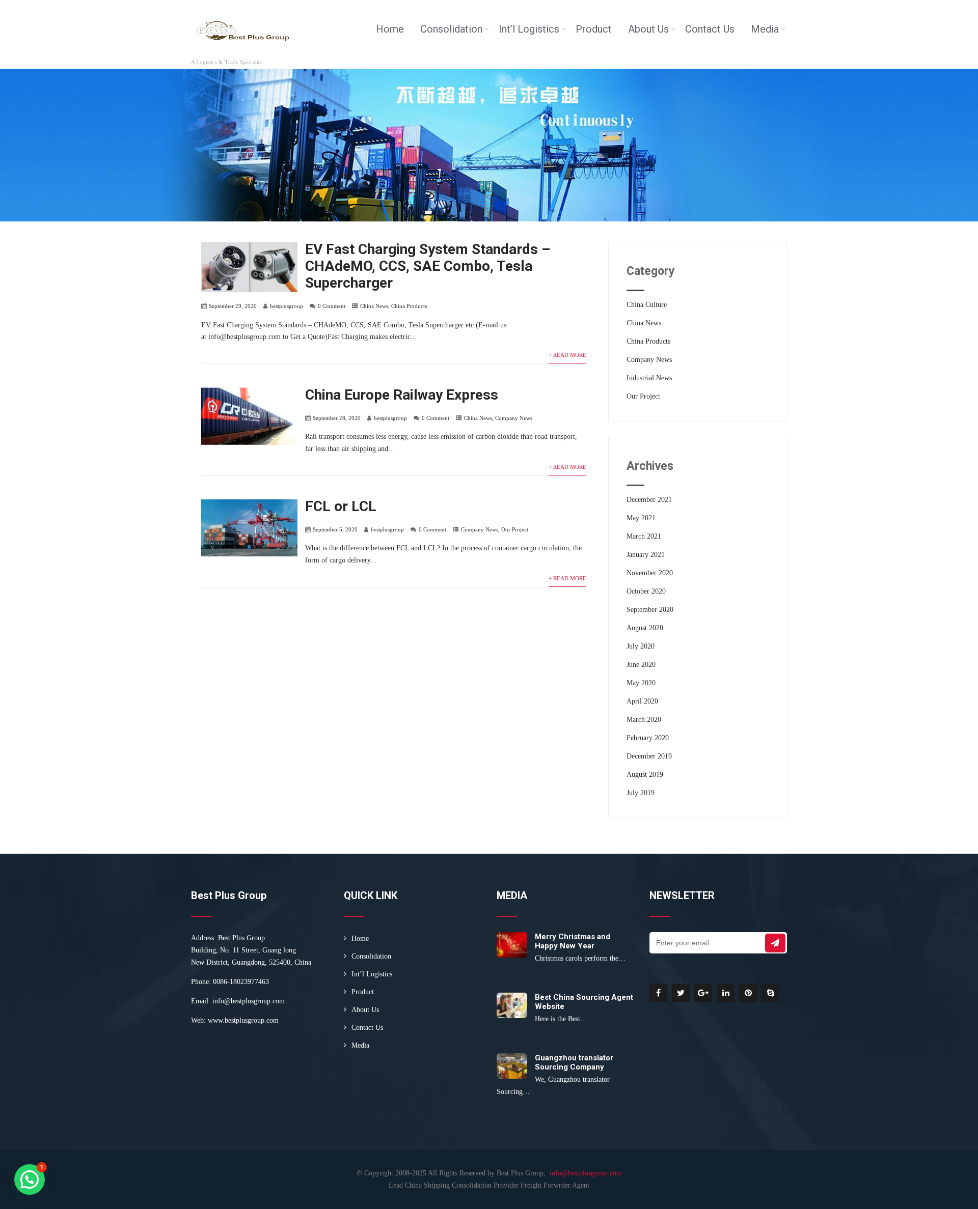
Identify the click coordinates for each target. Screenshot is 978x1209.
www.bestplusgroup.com (243, 1020)
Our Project (514, 529)
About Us (648, 29)
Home (390, 29)
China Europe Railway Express (401, 394)
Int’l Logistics (529, 29)
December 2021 (649, 499)
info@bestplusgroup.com (248, 1001)
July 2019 (641, 793)
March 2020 (644, 719)
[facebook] (658, 993)
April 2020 (642, 701)
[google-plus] (703, 993)
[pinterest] (748, 993)
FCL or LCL (340, 506)
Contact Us (710, 29)
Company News (513, 418)
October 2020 (646, 591)
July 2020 (641, 646)
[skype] (770, 993)
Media (765, 29)
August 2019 (645, 774)
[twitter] (681, 993)
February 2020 (648, 738)
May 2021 (641, 518)
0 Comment (331, 306)
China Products (409, 306)
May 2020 (641, 683)
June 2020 (641, 664)
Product (594, 29)
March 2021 (644, 536)
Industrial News (649, 378)
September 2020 (650, 609)
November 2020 (650, 573)
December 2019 (649, 756)
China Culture (647, 304)
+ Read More (567, 355)
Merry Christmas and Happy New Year (572, 941)
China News (374, 306)
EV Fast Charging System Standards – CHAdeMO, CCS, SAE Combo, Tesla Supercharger (427, 266)
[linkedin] (726, 993)
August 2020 (645, 628)
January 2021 (646, 554)
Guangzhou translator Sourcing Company (574, 1062)
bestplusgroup (286, 306)
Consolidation (451, 29)
